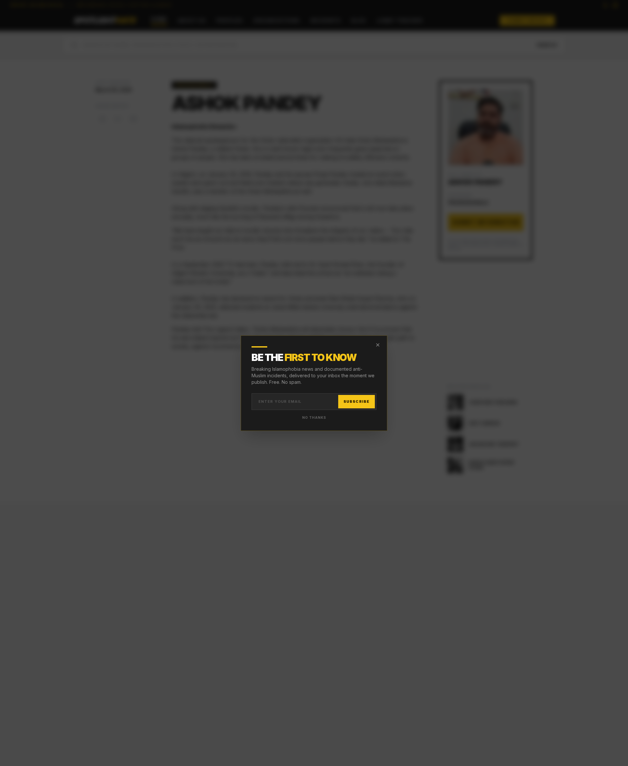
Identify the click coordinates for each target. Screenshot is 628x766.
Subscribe (356, 401)
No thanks (314, 417)
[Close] (378, 345)
